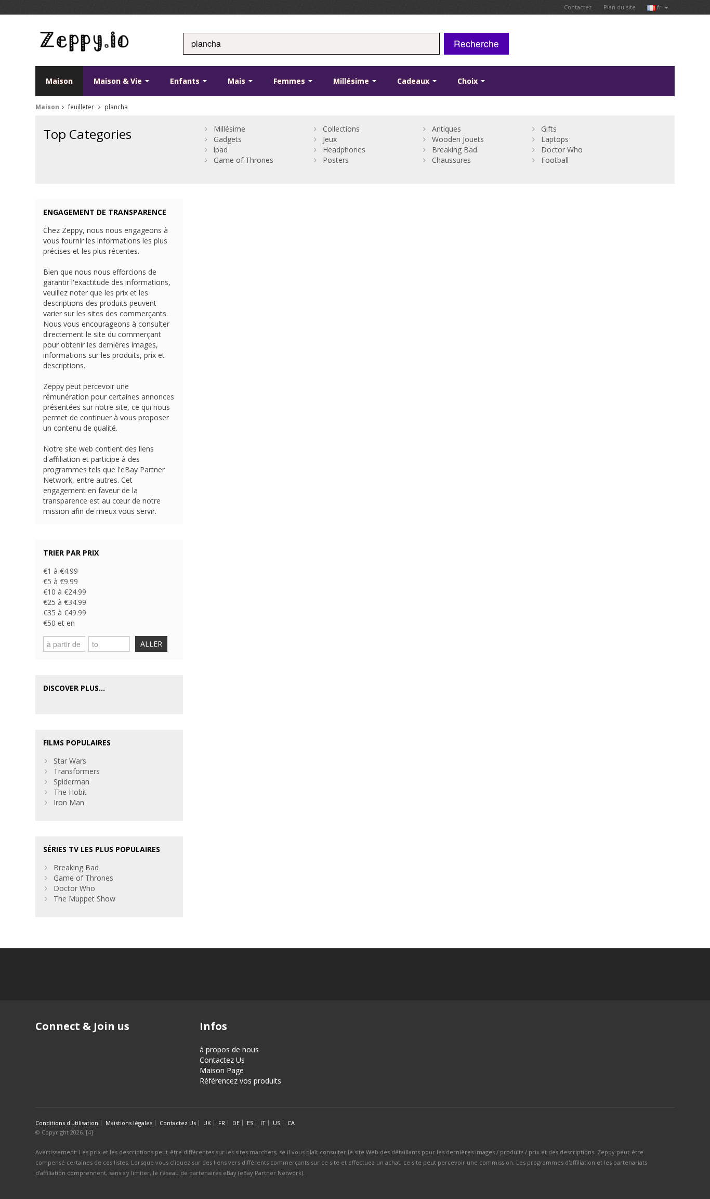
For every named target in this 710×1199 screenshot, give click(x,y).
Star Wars (70, 761)
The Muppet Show (84, 899)
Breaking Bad (454, 149)
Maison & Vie (119, 81)
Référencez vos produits (240, 1081)
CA (291, 1123)
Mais (237, 81)
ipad (221, 149)
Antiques (446, 129)
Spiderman (71, 782)
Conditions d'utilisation (66, 1123)
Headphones (344, 149)
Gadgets (228, 139)
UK (207, 1123)
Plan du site (619, 7)
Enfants (186, 81)
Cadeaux (414, 81)
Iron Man (69, 802)
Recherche (476, 43)
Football (555, 160)
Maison (59, 81)
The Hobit (70, 792)
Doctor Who (562, 149)
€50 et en (59, 623)
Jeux (330, 139)
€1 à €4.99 (60, 571)
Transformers (77, 771)
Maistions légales (129, 1123)
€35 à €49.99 (64, 612)
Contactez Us (222, 1060)
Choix (468, 81)
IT (263, 1123)
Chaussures (451, 160)
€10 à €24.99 (64, 592)
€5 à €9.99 (60, 581)
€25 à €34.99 (64, 602)
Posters (336, 160)
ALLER (151, 644)
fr (659, 7)
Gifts (549, 129)
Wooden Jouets (458, 139)
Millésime (352, 81)
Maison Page (222, 1070)
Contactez (578, 7)
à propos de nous (229, 1049)
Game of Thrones (243, 160)
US (276, 1123)
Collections (341, 129)
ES (250, 1123)
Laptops (555, 139)
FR (221, 1123)
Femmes (290, 81)
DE (236, 1123)
